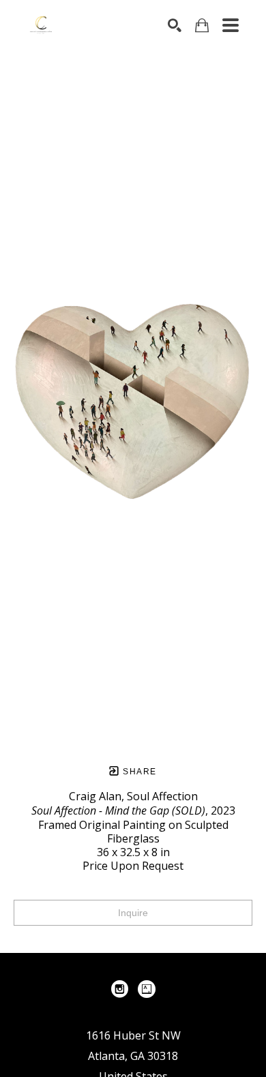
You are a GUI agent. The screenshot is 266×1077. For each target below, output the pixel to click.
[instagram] (119, 989)
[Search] (174, 25)
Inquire (133, 912)
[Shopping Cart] (202, 25)
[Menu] (230, 25)
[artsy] (147, 989)
